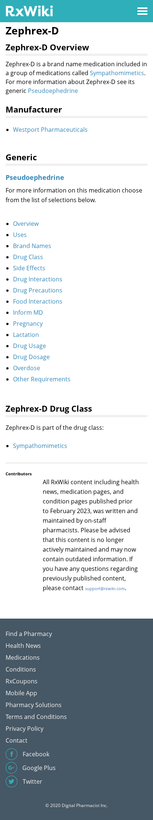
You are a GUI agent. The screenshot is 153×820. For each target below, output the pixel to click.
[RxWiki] (29, 10)
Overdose (26, 368)
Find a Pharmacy (29, 634)
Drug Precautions (37, 290)
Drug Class (28, 257)
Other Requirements (42, 379)
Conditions (21, 669)
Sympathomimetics (117, 73)
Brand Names (32, 246)
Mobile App (21, 693)
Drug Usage (29, 346)
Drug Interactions (37, 279)
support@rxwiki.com (105, 588)
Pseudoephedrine (53, 91)
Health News (23, 646)
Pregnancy (28, 323)
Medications (23, 657)
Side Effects (29, 268)
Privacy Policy (24, 728)
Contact (16, 740)
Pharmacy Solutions (34, 705)
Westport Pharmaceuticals (50, 129)
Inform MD (28, 312)
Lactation (26, 335)
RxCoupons (22, 681)
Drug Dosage (31, 357)
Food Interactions (37, 301)
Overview (26, 224)
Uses (20, 235)
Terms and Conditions (36, 717)
